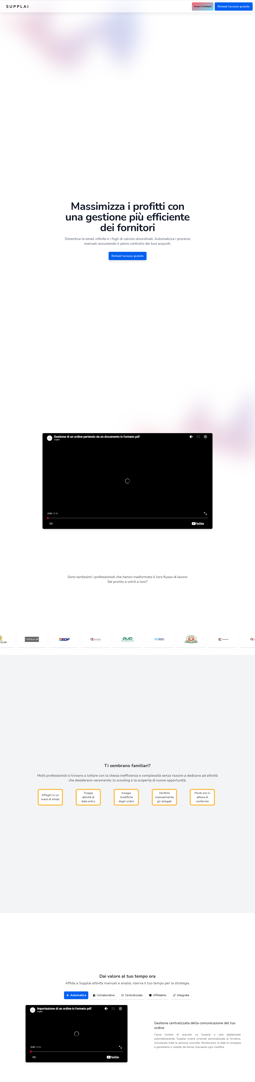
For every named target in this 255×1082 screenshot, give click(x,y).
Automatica (78, 995)
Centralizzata (133, 995)
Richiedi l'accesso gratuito (234, 6)
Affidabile (159, 995)
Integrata (183, 995)
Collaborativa (106, 995)
